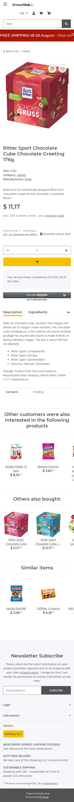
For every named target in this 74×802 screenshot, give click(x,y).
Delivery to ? (13, 734)
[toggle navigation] (5, 2)
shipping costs (54, 216)
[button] (33, 13)
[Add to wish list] (62, 68)
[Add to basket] (37, 262)
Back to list (12, 51)
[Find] (66, 23)
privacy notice (29, 672)
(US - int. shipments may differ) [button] (20, 234)
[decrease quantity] (7, 250)
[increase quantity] (66, 250)
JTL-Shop (44, 797)
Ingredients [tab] (37, 312)
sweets (21, 175)
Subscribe (56, 690)
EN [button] (22, 13)
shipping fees (50, 783)
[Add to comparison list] (52, 68)
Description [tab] (12, 312)
